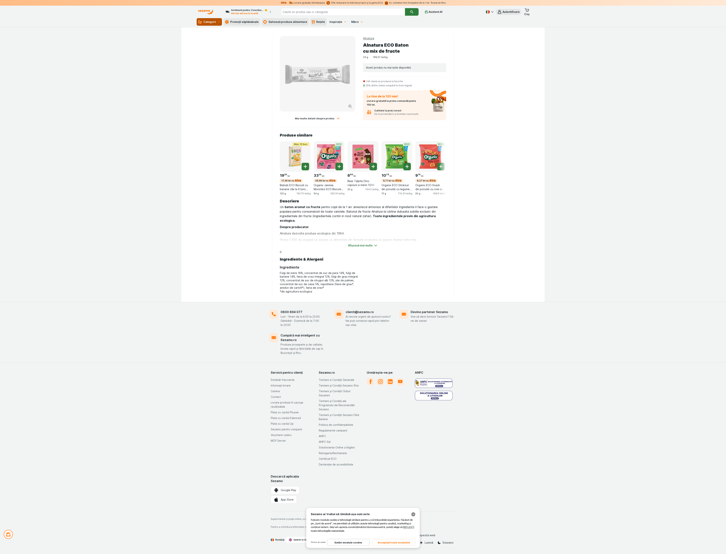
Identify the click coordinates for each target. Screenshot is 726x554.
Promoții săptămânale (244, 21)
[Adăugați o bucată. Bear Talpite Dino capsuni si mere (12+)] (373, 166)
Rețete (320, 21)
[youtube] (400, 381)
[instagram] (380, 381)
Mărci (355, 21)
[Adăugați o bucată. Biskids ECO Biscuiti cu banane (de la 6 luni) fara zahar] (305, 166)
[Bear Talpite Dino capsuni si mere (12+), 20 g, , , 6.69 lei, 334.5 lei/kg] (362, 156)
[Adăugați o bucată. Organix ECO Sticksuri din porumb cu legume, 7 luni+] (407, 166)
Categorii (209, 21)
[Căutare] (412, 12)
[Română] (489, 12)
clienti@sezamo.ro (360, 312)
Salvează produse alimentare (287, 21)
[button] (508, 12)
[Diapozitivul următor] (438, 156)
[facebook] (370, 381)
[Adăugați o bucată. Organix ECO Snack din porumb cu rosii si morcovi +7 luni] (441, 166)
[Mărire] (350, 106)
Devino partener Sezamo (429, 312)
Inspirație (336, 21)
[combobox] (343, 12)
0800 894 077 (291, 312)
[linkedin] (390, 381)
